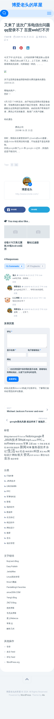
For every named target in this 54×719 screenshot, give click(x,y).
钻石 (47, 455)
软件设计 (37, 455)
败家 (9, 533)
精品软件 (10, 522)
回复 (14, 282)
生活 (11, 450)
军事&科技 (11, 496)
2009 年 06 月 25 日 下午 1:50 (34, 298)
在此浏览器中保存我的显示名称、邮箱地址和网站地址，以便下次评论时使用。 (27, 370)
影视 (45, 444)
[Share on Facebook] (14, 48)
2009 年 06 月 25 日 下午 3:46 (35, 287)
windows (19, 444)
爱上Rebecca (12, 618)
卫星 (31, 443)
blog (6, 436)
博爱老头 (42, 37)
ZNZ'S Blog (11, 603)
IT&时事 (7, 37)
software (9, 443)
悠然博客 (10, 608)
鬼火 (14, 275)
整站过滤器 (33, 242)
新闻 (23, 447)
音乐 (7, 458)
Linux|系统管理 (13, 577)
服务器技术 (39, 447)
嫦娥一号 (36, 444)
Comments (15, 266)
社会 (22, 451)
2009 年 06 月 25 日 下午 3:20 (35, 309)
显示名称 (11, 350)
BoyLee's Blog (13, 561)
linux (21, 440)
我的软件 (10, 507)
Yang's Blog (12, 597)
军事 (25, 443)
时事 (29, 447)
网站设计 (10, 528)
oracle (33, 440)
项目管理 (14, 459)
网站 (9, 359)
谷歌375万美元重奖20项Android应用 (13, 246)
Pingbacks (36, 266)
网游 (45, 452)
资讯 (26, 455)
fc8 (24, 437)
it (11, 165)
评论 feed (11, 657)
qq (16, 165)
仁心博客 (16, 298)
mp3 (28, 439)
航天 (20, 454)
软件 (32, 455)
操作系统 (10, 448)
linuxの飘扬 (11, 582)
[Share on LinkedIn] (27, 48)
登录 (9, 647)
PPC (39, 440)
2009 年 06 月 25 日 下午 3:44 (30, 275)
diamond (13, 436)
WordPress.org (13, 662)
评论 (9, 331)
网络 (14, 454)
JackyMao (11, 571)
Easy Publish (12, 566)
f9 (18, 436)
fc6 (21, 437)
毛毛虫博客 (11, 613)
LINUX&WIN (11, 486)
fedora (30, 436)
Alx (43, 695)
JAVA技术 (11, 440)
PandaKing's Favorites (16, 587)
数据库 (17, 448)
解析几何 (10, 629)
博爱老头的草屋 (27, 4)
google (38, 436)
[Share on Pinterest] (21, 48)
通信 (42, 455)
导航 (41, 444)
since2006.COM (13, 592)
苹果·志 (10, 623)
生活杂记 (10, 517)
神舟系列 (29, 451)
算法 (41, 452)
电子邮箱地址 (34, 350)
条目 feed (11, 652)
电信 (17, 452)
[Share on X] (7, 48)
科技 (36, 451)
